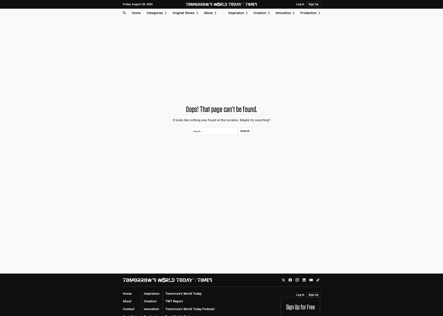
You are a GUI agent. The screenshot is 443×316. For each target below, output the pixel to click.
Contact (128, 309)
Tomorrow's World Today (183, 293)
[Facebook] (290, 280)
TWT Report (174, 301)
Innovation (151, 309)
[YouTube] (311, 280)
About (127, 301)
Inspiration (151, 293)
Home (136, 13)
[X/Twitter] (283, 280)
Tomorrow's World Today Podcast (190, 309)
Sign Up (313, 4)
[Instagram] (297, 280)
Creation (150, 301)
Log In (300, 4)
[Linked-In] (304, 280)
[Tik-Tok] (318, 280)
